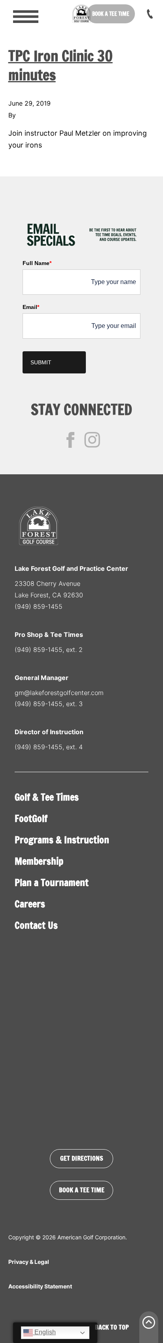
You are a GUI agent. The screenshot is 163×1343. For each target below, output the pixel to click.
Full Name (37, 263)
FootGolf (31, 818)
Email (31, 307)
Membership (39, 861)
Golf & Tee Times (47, 797)
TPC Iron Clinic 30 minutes (60, 65)
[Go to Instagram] (92, 440)
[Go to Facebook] (70, 440)
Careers (30, 904)
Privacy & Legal (28, 1261)
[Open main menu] (20, 14)
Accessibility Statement (40, 1286)
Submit (40, 362)
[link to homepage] (81, 13)
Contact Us (36, 925)
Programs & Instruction (62, 840)
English (44, 1332)
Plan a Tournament (52, 882)
